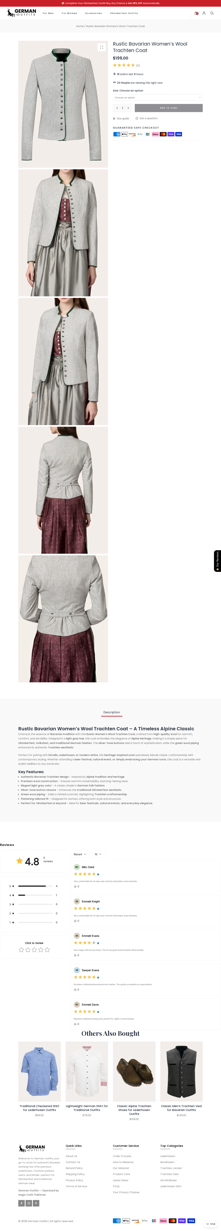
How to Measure (123, 1162)
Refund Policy (74, 1168)
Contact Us (73, 1162)
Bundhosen (167, 1162)
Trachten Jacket (171, 1168)
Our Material (121, 1168)
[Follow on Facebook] (21, 1203)
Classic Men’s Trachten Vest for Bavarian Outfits (181, 1108)
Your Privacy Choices (126, 1192)
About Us (71, 1156)
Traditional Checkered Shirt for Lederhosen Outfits (39, 1108)
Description (112, 712)
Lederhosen (167, 1156)
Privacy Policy (74, 1180)
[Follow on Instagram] (29, 1203)
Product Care (121, 1174)
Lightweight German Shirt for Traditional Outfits (87, 1108)
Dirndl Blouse (168, 1180)
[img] (124, 65)
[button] (34, 886)
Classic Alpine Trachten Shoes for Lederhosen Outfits (134, 1110)
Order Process (122, 1156)
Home (80, 26)
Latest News (120, 1180)
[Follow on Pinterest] (36, 1203)
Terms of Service (76, 1186)
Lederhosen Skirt (171, 1186)
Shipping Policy (75, 1174)
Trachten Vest (169, 1174)
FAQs (116, 1186)
